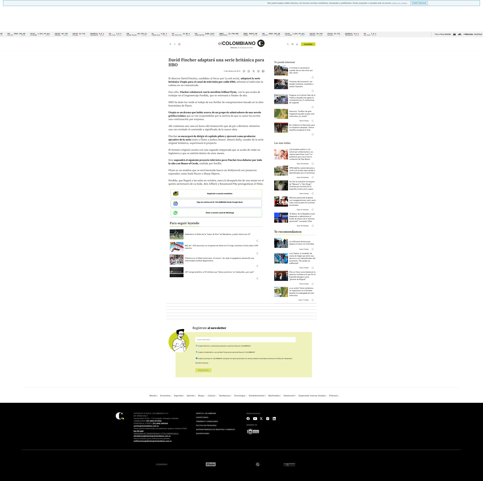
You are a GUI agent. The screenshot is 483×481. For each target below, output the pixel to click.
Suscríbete (308, 44)
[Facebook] (258, 71)
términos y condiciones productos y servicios (218, 346)
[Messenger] (244, 71)
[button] (257, 240)
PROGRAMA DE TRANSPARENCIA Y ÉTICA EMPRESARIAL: (156, 434)
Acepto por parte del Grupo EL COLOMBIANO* (226, 352)
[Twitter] (253, 71)
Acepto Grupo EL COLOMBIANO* (224, 346)
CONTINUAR (419, 3)
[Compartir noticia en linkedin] (263, 71)
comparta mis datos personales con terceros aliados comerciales (245, 358)
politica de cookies (399, 3)
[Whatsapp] (249, 71)
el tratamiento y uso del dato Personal (216, 352)
